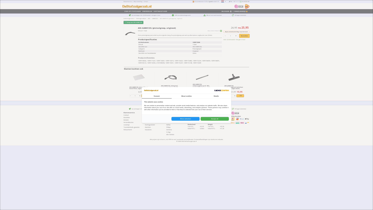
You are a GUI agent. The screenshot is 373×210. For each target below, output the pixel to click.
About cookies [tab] (186, 96)
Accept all (214, 119)
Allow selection (185, 119)
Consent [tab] (157, 96)
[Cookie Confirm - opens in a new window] (221, 90)
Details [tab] (216, 96)
